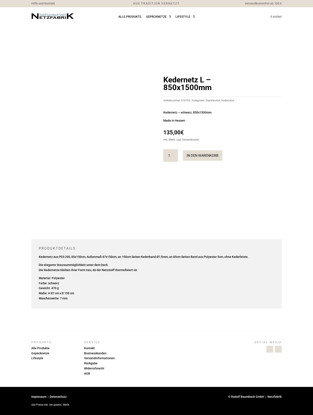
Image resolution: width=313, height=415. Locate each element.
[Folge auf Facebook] (269, 349)
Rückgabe (91, 363)
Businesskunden (95, 353)
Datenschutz (58, 396)
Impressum (38, 396)
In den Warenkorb (202, 156)
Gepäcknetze (156, 16)
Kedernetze (227, 100)
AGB (87, 373)
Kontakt (89, 348)
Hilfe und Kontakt (43, 3)
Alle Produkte (129, 16)
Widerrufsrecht (94, 368)
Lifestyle (182, 16)
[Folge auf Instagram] (278, 349)
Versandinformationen (99, 358)
